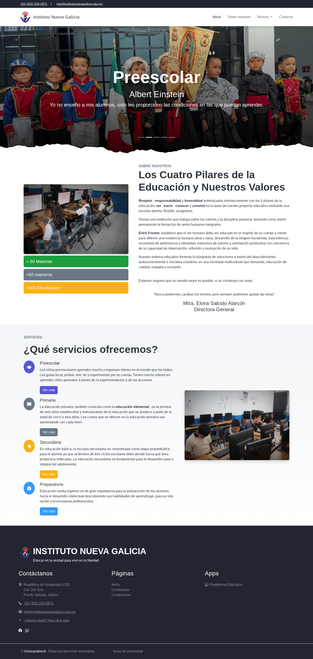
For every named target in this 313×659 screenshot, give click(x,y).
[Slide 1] (141, 137)
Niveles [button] (263, 17)
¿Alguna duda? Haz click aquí (46, 620)
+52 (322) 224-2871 (33, 4)
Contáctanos (121, 595)
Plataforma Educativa (226, 584)
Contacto (286, 17)
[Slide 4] (164, 137)
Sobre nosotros (239, 17)
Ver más (49, 390)
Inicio (217, 17)
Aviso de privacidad (128, 651)
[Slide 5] (172, 137)
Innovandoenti (35, 651)
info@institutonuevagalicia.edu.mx (80, 4)
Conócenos (120, 590)
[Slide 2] (149, 137)
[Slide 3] (156, 137)
